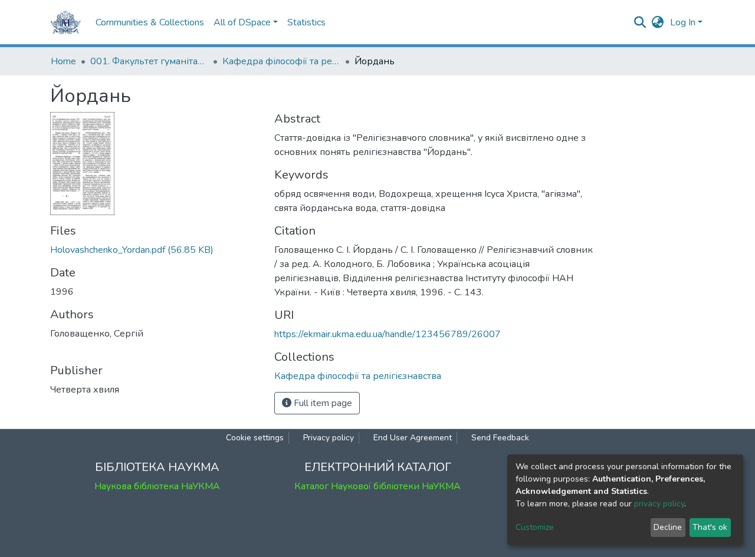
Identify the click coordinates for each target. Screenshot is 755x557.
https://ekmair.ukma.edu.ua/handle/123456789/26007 (387, 334)
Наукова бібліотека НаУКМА (157, 486)
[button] (658, 22)
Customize (535, 527)
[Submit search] (640, 22)
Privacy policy (328, 437)
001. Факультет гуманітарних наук (149, 61)
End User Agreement (412, 437)
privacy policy (659, 503)
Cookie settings (255, 437)
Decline (668, 527)
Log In (682, 22)
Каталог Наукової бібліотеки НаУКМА (377, 486)
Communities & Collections (150, 22)
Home (63, 61)
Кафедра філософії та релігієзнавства (281, 61)
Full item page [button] (321, 403)
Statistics (306, 22)
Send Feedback (500, 437)
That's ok (709, 527)
